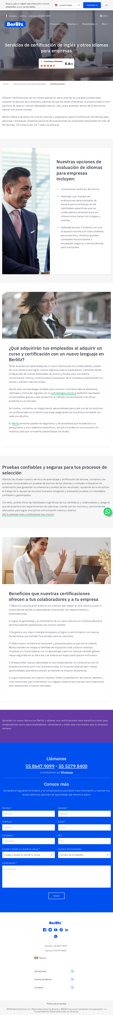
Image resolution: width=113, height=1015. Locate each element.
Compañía (8, 835)
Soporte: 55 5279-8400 (55, 950)
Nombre (7, 808)
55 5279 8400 (73, 766)
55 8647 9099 (39, 766)
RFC (60, 835)
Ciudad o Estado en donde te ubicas (21, 849)
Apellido (63, 808)
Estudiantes (40, 971)
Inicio (6, 84)
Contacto (38, 987)
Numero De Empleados (70, 849)
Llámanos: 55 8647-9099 (56, 946)
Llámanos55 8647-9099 (40, 16)
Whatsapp (67, 772)
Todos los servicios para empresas (29, 84)
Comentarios (9, 863)
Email (61, 821)
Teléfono (7, 821)
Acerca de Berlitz (43, 979)
